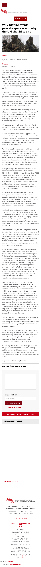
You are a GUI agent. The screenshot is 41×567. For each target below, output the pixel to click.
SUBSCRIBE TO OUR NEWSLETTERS (20, 414)
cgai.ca (22, 557)
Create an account (14, 407)
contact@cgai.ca (22, 556)
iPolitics (5, 64)
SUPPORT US (20, 19)
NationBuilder (15, 564)
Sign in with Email (20, 518)
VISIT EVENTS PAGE (11, 481)
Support (14, 523)
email (10, 561)
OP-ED (4, 55)
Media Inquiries (24, 523)
